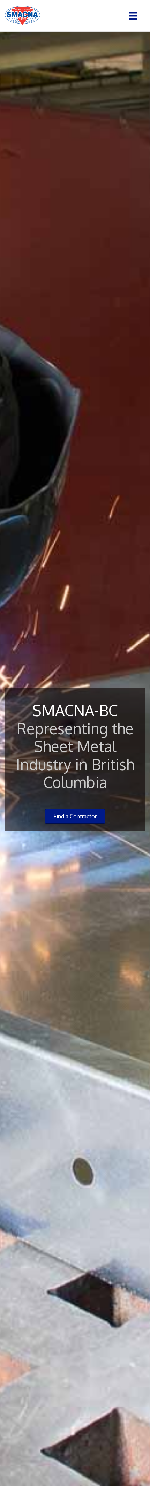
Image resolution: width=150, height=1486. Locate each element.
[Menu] (133, 15)
